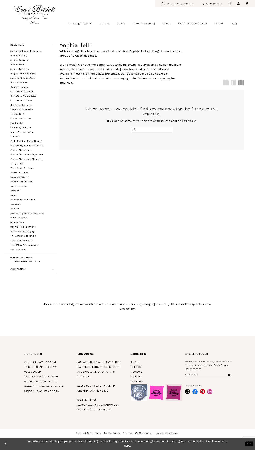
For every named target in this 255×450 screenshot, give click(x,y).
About (135, 362)
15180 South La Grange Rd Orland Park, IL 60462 (96, 388)
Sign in (136, 377)
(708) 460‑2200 (87, 400)
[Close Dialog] (5, 444)
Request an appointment (95, 410)
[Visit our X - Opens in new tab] (187, 392)
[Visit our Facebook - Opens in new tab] (195, 392)
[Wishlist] (247, 3)
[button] (238, 3)
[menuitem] (178, 3)
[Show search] (230, 3)
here (127, 446)
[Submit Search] (134, 129)
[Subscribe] (229, 375)
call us (166, 78)
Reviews (136, 372)
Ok (249, 443)
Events (136, 367)
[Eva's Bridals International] (34, 14)
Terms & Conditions (88, 433)
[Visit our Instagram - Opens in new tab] (210, 392)
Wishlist (137, 382)
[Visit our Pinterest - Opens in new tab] (202, 392)
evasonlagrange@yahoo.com (98, 405)
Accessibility (112, 433)
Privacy (127, 433)
